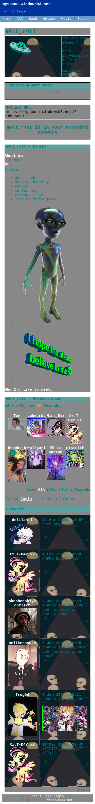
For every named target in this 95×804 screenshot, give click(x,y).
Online (49, 19)
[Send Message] (22, 92)
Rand (33, 19)
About (36, 796)
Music (66, 19)
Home (7, 19)
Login (22, 11)
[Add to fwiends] (58, 92)
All (21, 19)
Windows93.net (60, 800)
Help (48, 796)
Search (84, 19)
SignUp (9, 11)
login (26, 499)
